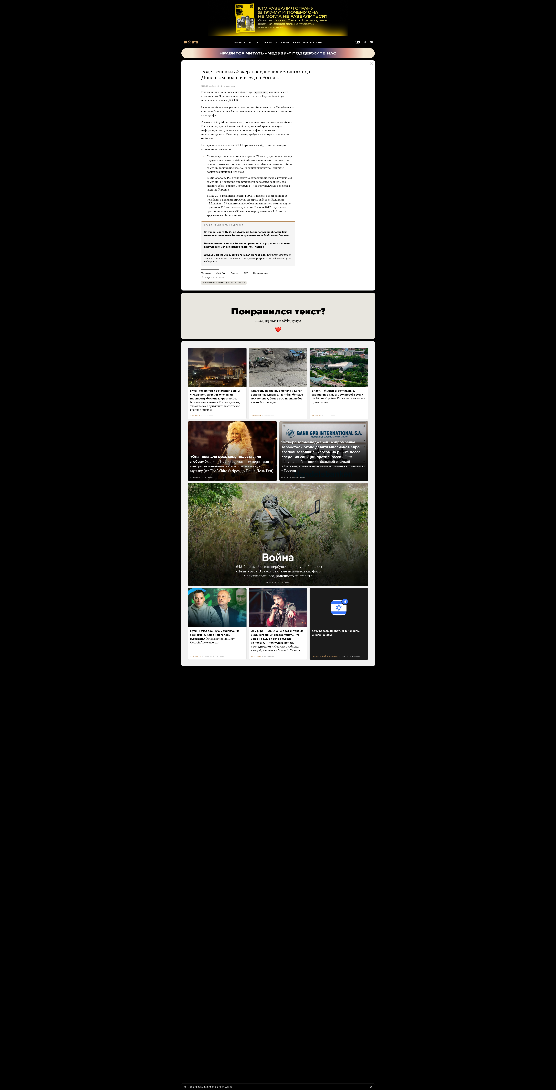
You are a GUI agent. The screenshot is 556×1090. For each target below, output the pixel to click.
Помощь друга (312, 42)
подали (260, 195)
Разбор (268, 42)
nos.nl (232, 86)
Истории (254, 42)
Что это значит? (222, 1087)
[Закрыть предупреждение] (371, 1087)
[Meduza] (190, 42)
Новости (240, 42)
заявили (275, 182)
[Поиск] (365, 42)
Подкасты (282, 42)
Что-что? (220, 277)
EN (371, 42)
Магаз (296, 42)
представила (274, 156)
